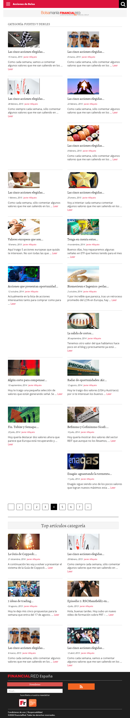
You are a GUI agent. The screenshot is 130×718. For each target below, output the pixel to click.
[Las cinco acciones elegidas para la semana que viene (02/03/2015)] (24, 86)
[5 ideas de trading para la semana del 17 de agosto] (24, 588)
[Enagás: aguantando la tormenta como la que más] (83, 461)
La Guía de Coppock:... (22, 553)
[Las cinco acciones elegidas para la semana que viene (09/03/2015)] (83, 39)
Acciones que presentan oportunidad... (33, 286)
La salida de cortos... (80, 333)
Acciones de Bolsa (24, 4)
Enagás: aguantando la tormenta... (89, 473)
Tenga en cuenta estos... (82, 239)
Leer (10, 69)
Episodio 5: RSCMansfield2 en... (88, 600)
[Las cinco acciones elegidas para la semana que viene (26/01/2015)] (83, 180)
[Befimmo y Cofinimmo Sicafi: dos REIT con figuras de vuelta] (83, 414)
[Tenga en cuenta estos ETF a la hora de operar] (83, 226)
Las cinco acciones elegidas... (26, 51)
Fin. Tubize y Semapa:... (23, 426)
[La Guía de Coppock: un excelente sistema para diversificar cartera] (24, 541)
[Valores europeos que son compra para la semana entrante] (24, 226)
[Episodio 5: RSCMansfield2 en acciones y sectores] (83, 588)
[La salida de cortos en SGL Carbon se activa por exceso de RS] (83, 320)
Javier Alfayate (30, 56)
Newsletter (34, 684)
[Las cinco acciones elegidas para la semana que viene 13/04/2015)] (83, 635)
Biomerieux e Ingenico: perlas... (88, 286)
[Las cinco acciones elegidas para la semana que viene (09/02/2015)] (83, 133)
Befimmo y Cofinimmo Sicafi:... (88, 426)
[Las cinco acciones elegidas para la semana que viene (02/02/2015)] (24, 180)
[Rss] (81, 686)
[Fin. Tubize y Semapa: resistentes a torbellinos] (24, 414)
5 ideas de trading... (20, 600)
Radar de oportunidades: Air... (87, 379)
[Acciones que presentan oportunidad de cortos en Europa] (24, 273)
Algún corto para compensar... (27, 379)
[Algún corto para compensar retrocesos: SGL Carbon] (24, 367)
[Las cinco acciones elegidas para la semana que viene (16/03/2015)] (24, 39)
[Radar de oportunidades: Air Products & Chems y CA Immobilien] (83, 367)
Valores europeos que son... (25, 239)
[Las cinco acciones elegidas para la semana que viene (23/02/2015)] (83, 86)
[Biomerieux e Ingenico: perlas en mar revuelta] (83, 273)
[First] (11, 507)
